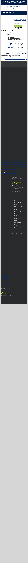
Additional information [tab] (7, 33)
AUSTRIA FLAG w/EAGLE (22, 164)
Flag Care (17, 211)
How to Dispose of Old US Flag (18, 207)
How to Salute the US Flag (19, 222)
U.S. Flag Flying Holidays (17, 216)
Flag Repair (18, 227)
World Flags (17, 28)
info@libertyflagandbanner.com (15, 2)
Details (6, 169)
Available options (18, 25)
